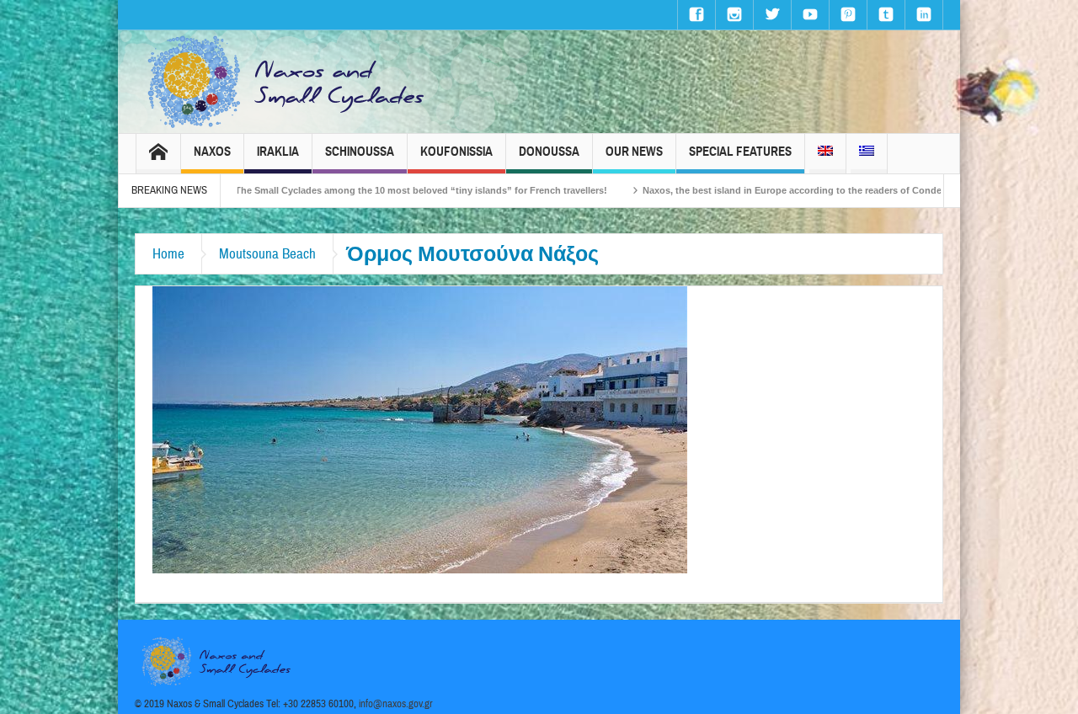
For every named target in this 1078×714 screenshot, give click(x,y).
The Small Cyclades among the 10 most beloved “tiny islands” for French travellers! (380, 190)
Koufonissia (456, 151)
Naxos (212, 151)
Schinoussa (359, 151)
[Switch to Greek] (866, 153)
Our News (634, 151)
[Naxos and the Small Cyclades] (287, 81)
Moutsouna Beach (267, 254)
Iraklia (278, 151)
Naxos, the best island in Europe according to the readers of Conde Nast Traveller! (783, 190)
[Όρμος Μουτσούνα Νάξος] (419, 428)
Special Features (740, 151)
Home (168, 254)
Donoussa (549, 151)
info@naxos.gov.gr (396, 704)
